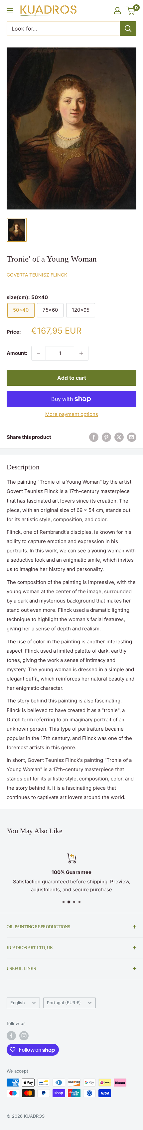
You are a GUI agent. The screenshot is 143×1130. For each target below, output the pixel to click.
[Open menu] (10, 10)
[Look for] (128, 28)
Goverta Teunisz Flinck (37, 275)
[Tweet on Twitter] (119, 437)
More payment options (71, 414)
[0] (131, 11)
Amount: (17, 353)
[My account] (117, 10)
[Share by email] (131, 437)
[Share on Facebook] (93, 437)
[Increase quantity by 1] (81, 353)
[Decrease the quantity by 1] (39, 353)
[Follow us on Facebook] (11, 1035)
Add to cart (71, 377)
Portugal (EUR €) (64, 1002)
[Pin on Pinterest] (106, 437)
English (17, 1002)
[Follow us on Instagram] (24, 1035)
